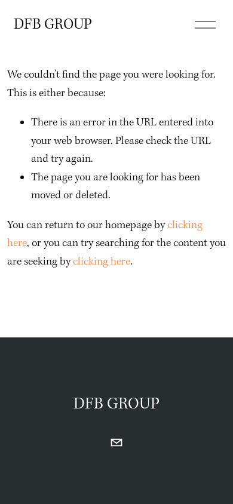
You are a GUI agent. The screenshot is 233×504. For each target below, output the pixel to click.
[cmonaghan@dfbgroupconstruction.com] (116, 442)
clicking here (101, 261)
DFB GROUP (53, 24)
